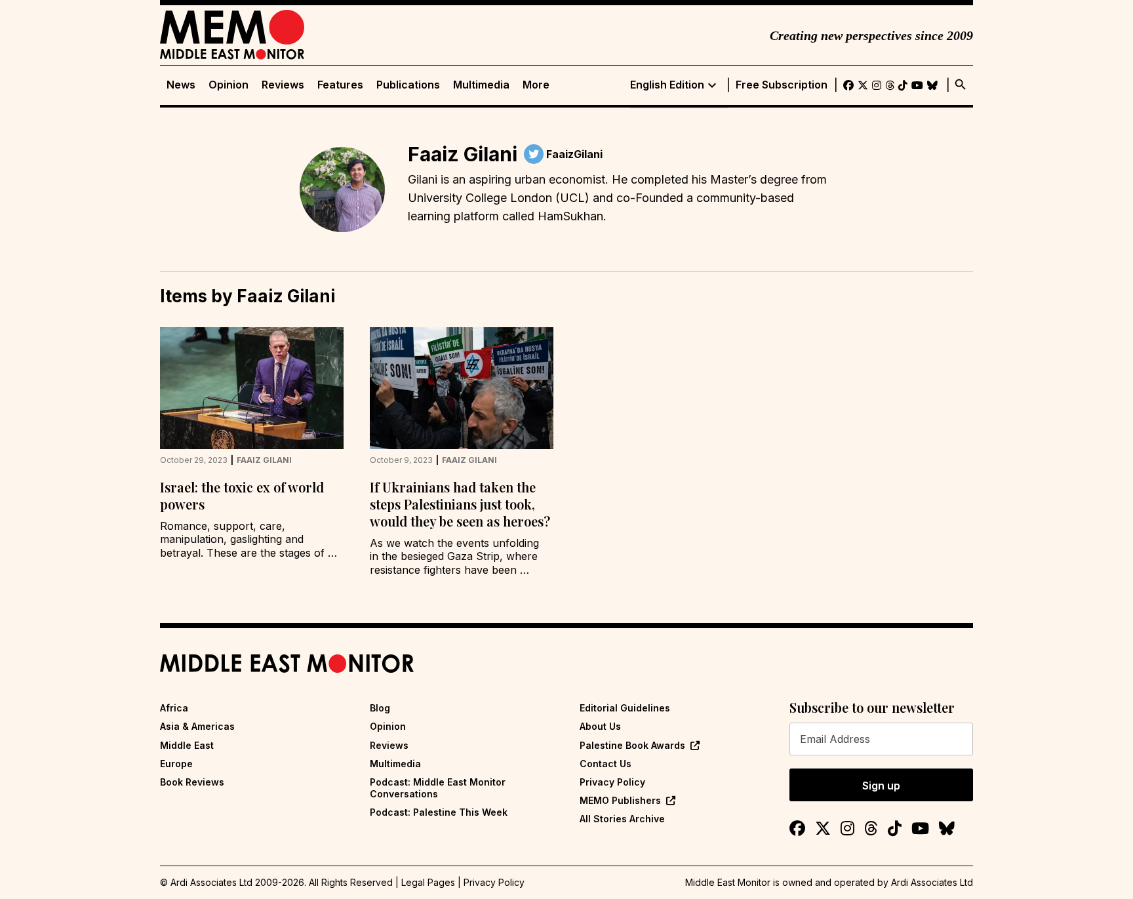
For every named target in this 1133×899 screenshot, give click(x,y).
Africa (174, 707)
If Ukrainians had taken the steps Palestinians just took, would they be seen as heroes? (460, 504)
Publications (408, 85)
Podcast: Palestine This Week (438, 812)
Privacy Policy (612, 782)
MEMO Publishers (620, 800)
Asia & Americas (197, 726)
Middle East (187, 745)
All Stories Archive (622, 818)
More (536, 85)
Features (340, 85)
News (181, 85)
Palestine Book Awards (632, 745)
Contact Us (605, 763)
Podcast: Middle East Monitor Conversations (438, 787)
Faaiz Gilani (264, 460)
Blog (380, 707)
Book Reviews (192, 782)
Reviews (283, 85)
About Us (600, 726)
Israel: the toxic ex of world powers (242, 495)
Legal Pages (428, 882)
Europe (176, 763)
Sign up (881, 785)
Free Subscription (781, 85)
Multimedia (481, 85)
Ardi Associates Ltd (932, 882)
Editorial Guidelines (625, 707)
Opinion (228, 85)
